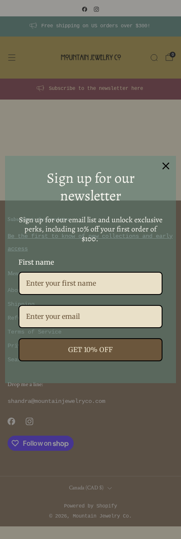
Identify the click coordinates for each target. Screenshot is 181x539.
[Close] (166, 166)
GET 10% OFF (90, 349)
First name (36, 262)
